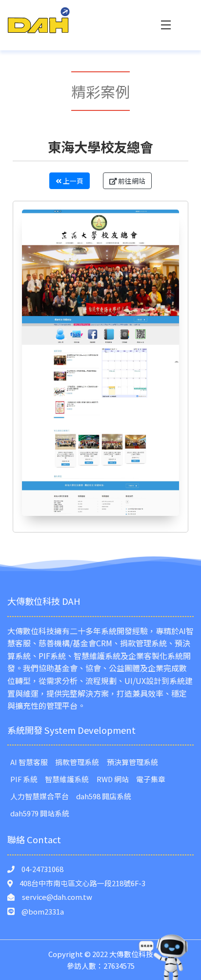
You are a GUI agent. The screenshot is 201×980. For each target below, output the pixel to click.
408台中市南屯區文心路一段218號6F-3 (82, 883)
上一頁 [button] (72, 181)
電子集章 (150, 779)
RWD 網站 (113, 779)
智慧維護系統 (67, 779)
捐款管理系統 (77, 762)
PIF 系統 (24, 779)
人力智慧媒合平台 (39, 796)
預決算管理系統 (132, 762)
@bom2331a (42, 911)
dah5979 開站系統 (39, 813)
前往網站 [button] (131, 181)
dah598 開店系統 (103, 796)
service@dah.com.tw (57, 897)
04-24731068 (42, 869)
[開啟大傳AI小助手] (164, 956)
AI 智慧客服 (29, 762)
